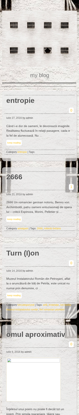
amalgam (22, 228)
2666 (40, 228)
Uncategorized (25, 304)
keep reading (14, 142)
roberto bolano (52, 228)
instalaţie (54, 304)
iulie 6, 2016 (13, 351)
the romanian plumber (52, 309)
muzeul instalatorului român (22, 309)
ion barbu (65, 304)
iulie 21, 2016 (14, 194)
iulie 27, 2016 (14, 117)
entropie (22, 152)
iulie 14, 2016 (14, 270)
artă (45, 304)
